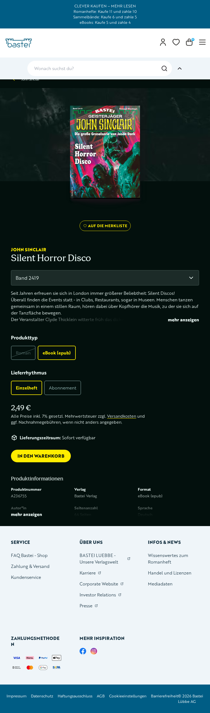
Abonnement (62, 388)
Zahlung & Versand (30, 566)
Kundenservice (26, 577)
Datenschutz (42, 695)
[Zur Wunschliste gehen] (176, 42)
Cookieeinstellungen (128, 695)
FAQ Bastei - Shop (29, 555)
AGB (101, 695)
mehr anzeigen (183, 320)
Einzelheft (26, 388)
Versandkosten (121, 416)
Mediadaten (160, 584)
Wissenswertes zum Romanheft (168, 558)
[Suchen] (164, 68)
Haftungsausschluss (75, 695)
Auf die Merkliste (107, 227)
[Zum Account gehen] (163, 42)
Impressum (17, 695)
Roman (23, 353)
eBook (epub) (57, 353)
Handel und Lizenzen (169, 573)
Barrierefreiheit (164, 695)
